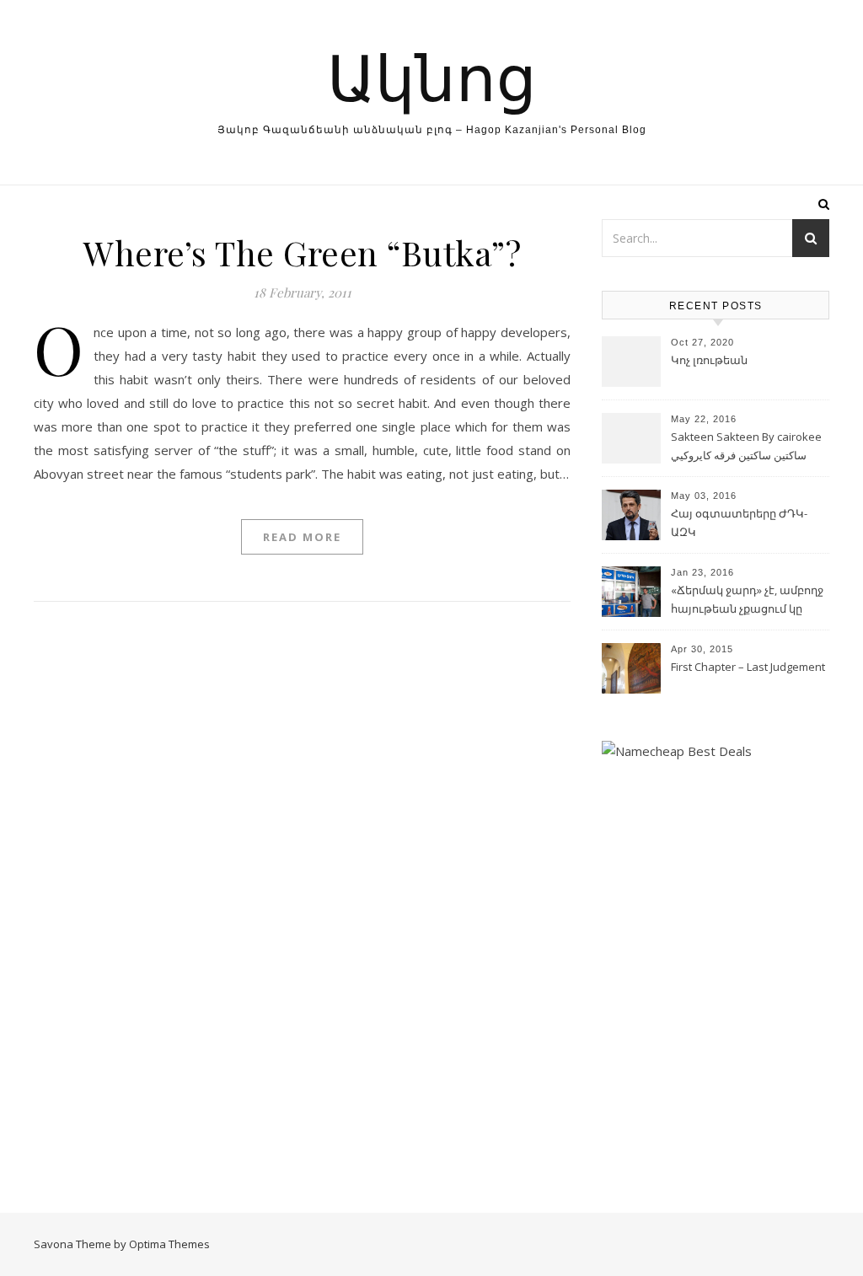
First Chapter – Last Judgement (748, 666)
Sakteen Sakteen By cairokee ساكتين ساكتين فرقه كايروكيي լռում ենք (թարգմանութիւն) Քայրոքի (748, 447)
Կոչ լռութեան (709, 359)
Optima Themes (169, 1244)
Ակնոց (432, 75)
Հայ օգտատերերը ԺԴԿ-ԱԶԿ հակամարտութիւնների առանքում (739, 524)
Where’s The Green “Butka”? (302, 252)
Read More (302, 536)
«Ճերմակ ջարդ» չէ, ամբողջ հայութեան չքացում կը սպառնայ (747, 600)
